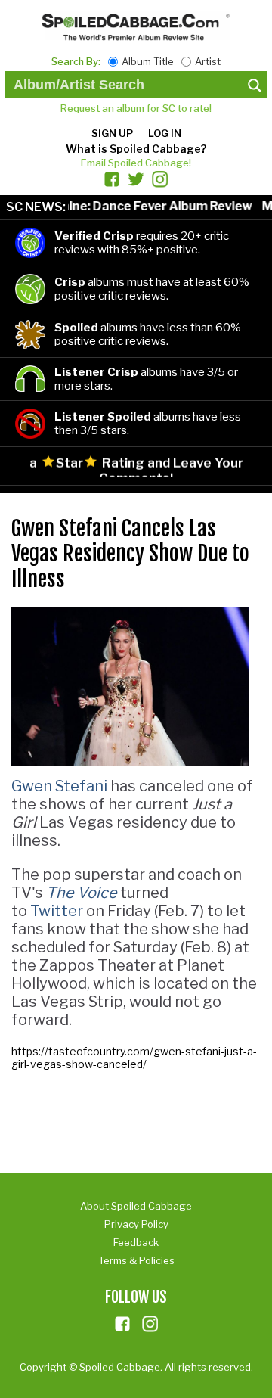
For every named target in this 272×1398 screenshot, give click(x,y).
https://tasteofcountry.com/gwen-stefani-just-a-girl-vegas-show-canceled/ (134, 1057)
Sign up (112, 133)
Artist (208, 61)
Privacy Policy (136, 1224)
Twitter (56, 911)
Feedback (136, 1242)
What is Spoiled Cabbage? (136, 148)
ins (150, 1324)
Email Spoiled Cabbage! (136, 163)
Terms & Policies (136, 1260)
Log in (164, 133)
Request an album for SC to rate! (136, 108)
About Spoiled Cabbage (136, 1206)
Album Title (148, 61)
